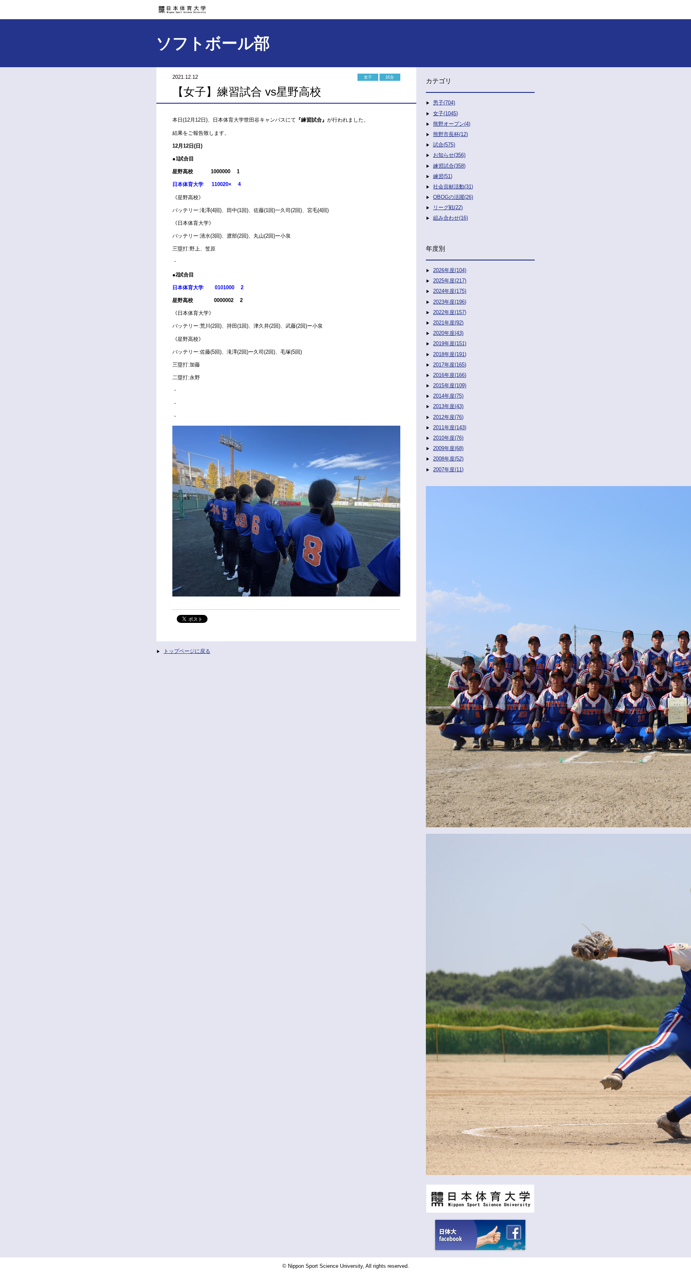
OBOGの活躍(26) (453, 197)
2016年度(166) (449, 375)
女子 (368, 77)
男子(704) (444, 103)
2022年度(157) (449, 312)
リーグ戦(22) (448, 207)
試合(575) (444, 145)
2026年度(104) (449, 270)
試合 (390, 77)
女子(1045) (445, 113)
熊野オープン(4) (451, 124)
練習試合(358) (449, 166)
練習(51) (442, 176)
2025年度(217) (449, 281)
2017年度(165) (449, 365)
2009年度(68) (448, 448)
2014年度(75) (448, 396)
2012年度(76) (448, 417)
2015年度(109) (449, 385)
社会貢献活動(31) (453, 187)
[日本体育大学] (345, 6)
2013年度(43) (448, 406)
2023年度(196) (449, 302)
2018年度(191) (449, 354)
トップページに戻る (187, 651)
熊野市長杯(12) (450, 134)
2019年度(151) (449, 343)
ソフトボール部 (213, 43)
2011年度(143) (449, 427)
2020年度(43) (448, 333)
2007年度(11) (448, 469)
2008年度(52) (448, 459)
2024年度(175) (449, 291)
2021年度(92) (448, 323)
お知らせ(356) (449, 155)
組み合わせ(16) (450, 218)
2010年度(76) (448, 438)
